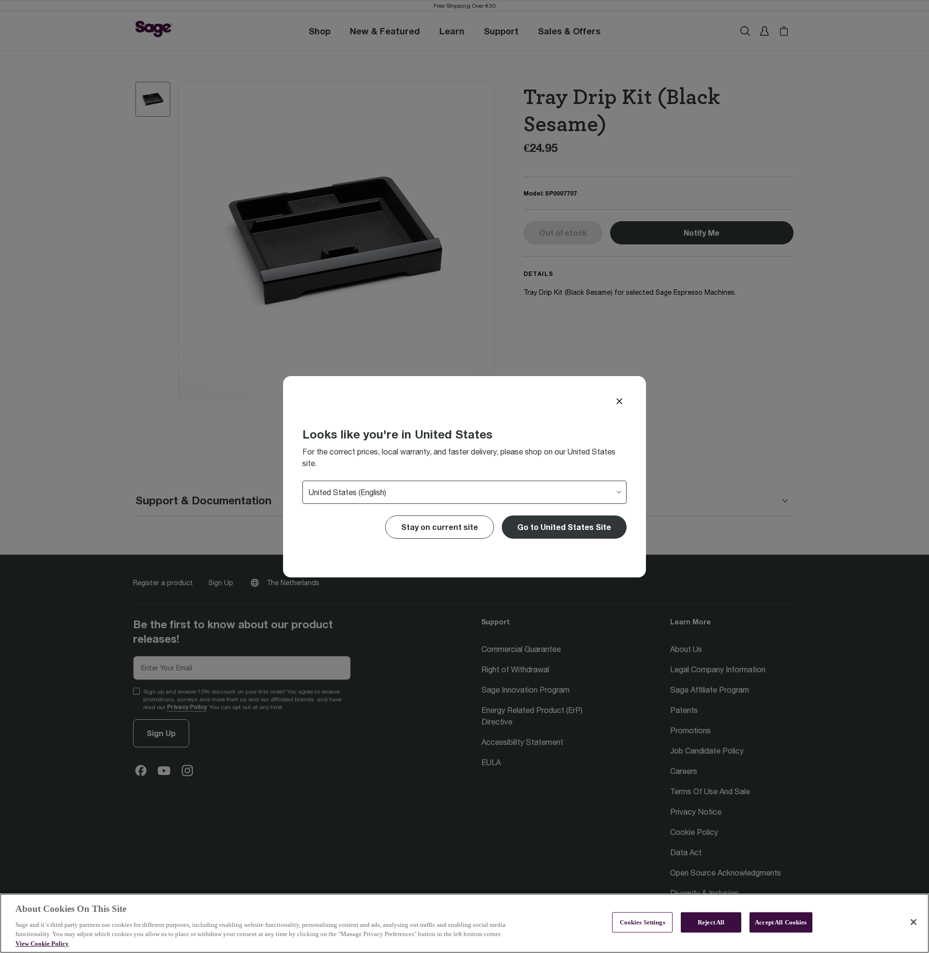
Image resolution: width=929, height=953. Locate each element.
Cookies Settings (642, 922)
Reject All (711, 922)
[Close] (619, 401)
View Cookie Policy (42, 943)
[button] (564, 527)
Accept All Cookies (781, 922)
